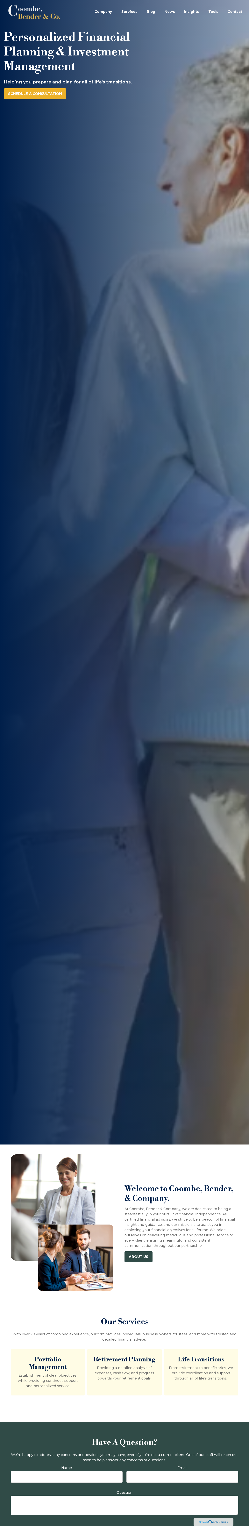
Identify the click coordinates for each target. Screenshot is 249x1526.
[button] (103, 12)
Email (182, 1468)
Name (66, 1468)
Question (124, 1492)
